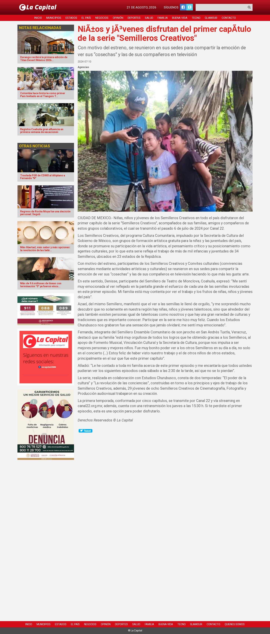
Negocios (101, 17)
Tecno (196, 17)
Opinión (118, 17)
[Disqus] (165, 479)
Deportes (134, 17)
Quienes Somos (235, 624)
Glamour (211, 17)
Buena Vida (179, 17)
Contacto (229, 17)
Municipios (53, 17)
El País (86, 17)
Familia (163, 17)
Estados (71, 17)
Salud (149, 17)
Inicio (38, 17)
